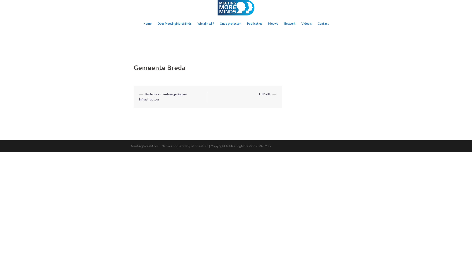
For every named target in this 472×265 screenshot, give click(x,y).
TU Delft (264, 94)
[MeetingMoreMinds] (236, 9)
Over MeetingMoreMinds (174, 23)
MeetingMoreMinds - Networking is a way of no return (169, 146)
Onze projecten (230, 23)
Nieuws (273, 23)
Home (147, 23)
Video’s (306, 23)
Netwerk (290, 23)
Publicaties (254, 23)
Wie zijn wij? (205, 23)
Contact (323, 23)
